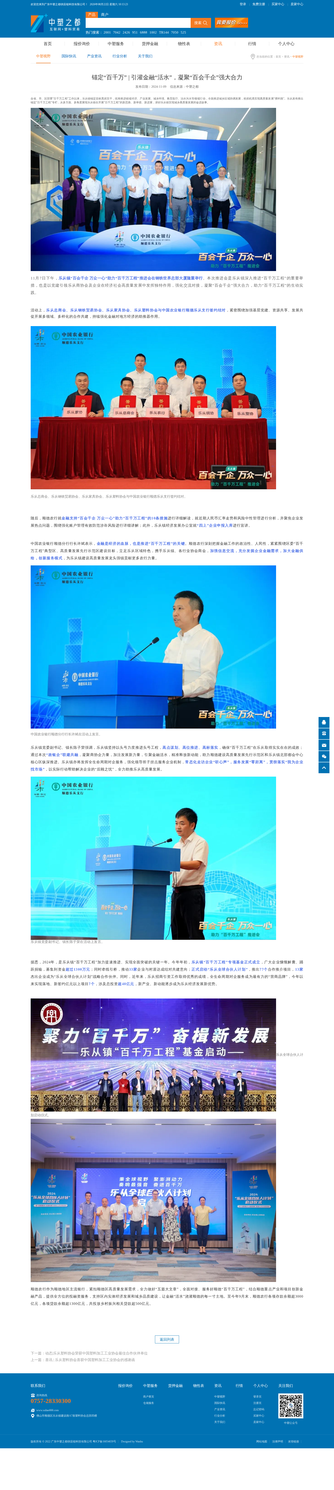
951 (135, 32)
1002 (153, 32)
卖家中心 (297, 4)
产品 (91, 15)
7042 (116, 32)
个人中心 (286, 43)
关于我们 (145, 56)
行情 (252, 43)
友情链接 (293, 1441)
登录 (243, 4)
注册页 (257, 1403)
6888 (143, 32)
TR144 (164, 32)
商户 (104, 15)
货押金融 (150, 43)
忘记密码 (258, 1409)
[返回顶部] (324, 767)
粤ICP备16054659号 (104, 1441)
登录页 (257, 1396)
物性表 (184, 43)
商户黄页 (148, 1396)
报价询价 (82, 43)
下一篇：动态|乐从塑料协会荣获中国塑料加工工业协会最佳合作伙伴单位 (89, 1353)
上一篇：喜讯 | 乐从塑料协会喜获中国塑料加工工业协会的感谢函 (83, 1360)
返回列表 (167, 1339)
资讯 (218, 43)
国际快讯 (69, 56)
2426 (126, 32)
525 (183, 32)
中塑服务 (116, 43)
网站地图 (261, 1441)
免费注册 (258, 4)
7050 (174, 32)
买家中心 (278, 4)
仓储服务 (148, 1403)
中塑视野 (43, 56)
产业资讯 (94, 56)
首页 (48, 43)
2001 (107, 32)
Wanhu (139, 1441)
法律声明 (277, 1441)
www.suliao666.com (47, 1410)
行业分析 (119, 56)
